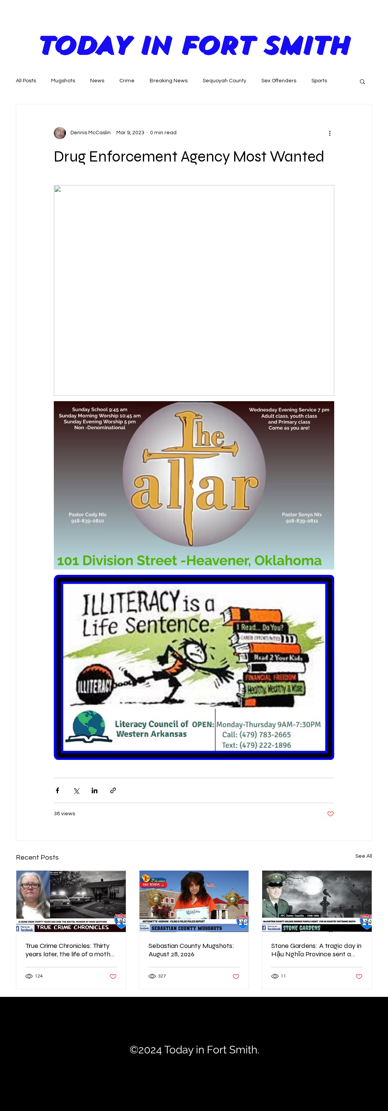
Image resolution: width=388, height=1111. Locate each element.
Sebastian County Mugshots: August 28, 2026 (191, 950)
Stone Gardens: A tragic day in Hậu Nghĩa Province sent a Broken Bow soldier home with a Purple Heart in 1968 (316, 950)
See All (363, 856)
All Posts (26, 80)
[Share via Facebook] (57, 790)
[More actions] (329, 133)
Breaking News (169, 80)
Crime (127, 80)
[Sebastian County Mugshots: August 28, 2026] (194, 901)
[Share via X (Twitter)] (76, 790)
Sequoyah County (224, 80)
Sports (319, 80)
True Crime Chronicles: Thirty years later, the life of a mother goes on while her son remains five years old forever (70, 950)
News (97, 80)
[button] (362, 81)
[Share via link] (113, 790)
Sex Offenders (278, 80)
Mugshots (63, 80)
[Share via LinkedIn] (94, 790)
